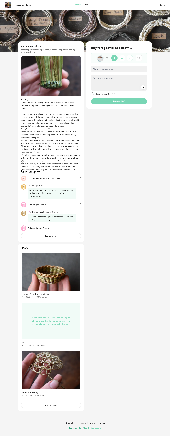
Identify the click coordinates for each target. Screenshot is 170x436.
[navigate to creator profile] (8, 5)
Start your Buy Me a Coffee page (84, 428)
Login (162, 5)
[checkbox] (101, 94)
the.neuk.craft (38, 212)
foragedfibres (23, 4)
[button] (78, 5)
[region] (119, 75)
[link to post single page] (51, 275)
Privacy (82, 423)
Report (101, 423)
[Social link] (22, 161)
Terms (92, 423)
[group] (51, 275)
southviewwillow (39, 178)
